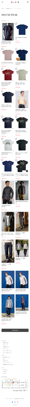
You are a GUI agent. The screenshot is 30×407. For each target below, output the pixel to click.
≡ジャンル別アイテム (7, 352)
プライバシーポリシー (7, 362)
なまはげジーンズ (5, 20)
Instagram (5, 369)
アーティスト (5, 348)
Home (3, 8)
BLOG (4, 359)
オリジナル (5, 344)
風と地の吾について (6, 357)
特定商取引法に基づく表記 (8, 364)
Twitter (4, 373)
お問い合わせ (5, 360)
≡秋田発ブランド (9, 8)
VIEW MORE (15, 330)
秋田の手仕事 (5, 342)
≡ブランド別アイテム (7, 350)
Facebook (5, 371)
